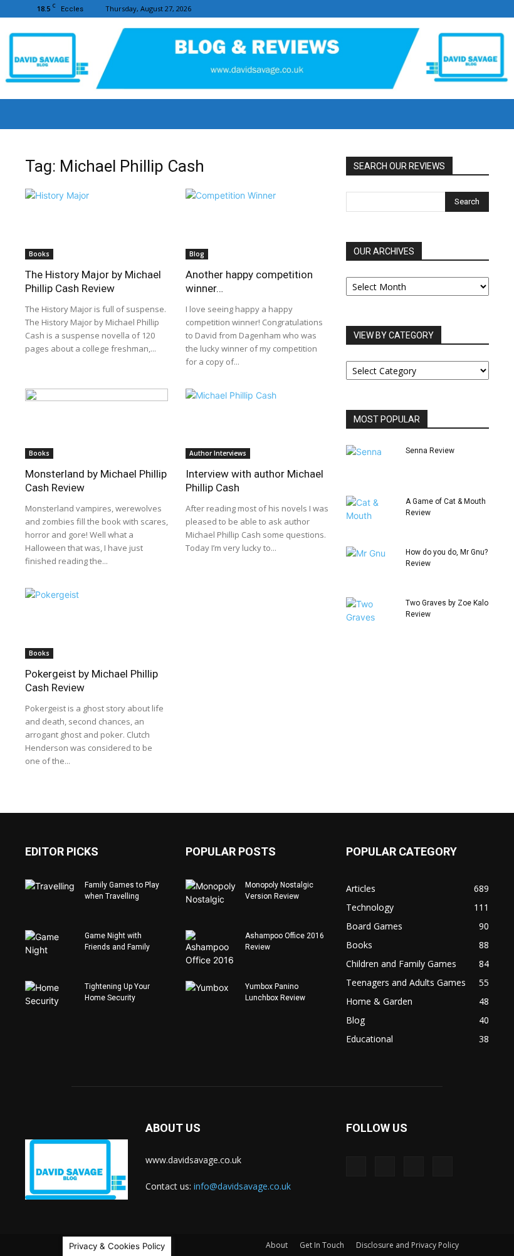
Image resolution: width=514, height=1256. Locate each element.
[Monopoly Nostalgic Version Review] (211, 896)
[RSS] (458, 9)
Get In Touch (322, 1245)
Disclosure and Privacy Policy (407, 1245)
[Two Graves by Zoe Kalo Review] (371, 614)
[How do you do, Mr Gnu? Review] (371, 564)
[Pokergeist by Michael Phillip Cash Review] (96, 623)
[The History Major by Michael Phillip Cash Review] (96, 224)
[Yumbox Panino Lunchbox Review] (211, 998)
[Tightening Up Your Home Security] (50, 998)
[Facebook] (417, 9)
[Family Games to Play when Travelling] (50, 896)
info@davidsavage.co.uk (242, 1186)
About (277, 1245)
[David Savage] (257, 59)
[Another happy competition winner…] (257, 224)
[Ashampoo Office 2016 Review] (211, 948)
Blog (196, 253)
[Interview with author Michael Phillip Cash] (257, 424)
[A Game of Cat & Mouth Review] (371, 513)
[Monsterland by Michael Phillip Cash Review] (96, 424)
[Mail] (438, 9)
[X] (479, 9)
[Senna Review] (371, 462)
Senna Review (430, 450)
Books (39, 253)
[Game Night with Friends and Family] (50, 947)
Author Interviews (217, 453)
